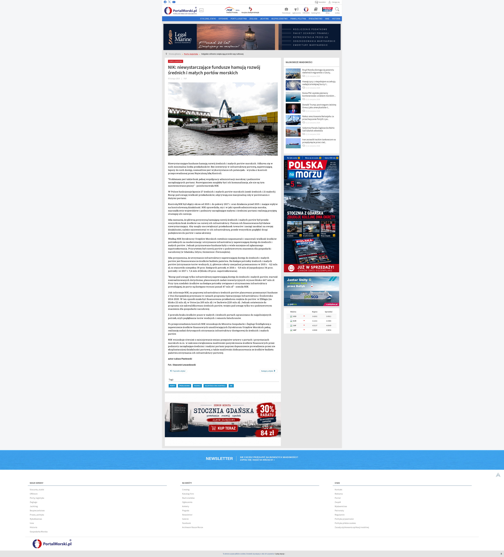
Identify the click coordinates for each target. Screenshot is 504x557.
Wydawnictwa (341, 506)
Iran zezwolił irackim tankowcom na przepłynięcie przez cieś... (319, 141)
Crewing (186, 489)
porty (172, 386)
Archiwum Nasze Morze (192, 527)
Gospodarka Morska (39, 531)
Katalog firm (188, 493)
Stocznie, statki (208, 18)
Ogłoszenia (187, 502)
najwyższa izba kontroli (215, 386)
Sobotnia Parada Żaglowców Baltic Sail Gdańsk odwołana (318, 129)
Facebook (186, 523)
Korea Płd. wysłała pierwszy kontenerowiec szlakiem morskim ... (319, 94)
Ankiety (185, 506)
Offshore (223, 18)
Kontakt (338, 489)
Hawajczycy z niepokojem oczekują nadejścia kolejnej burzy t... (318, 83)
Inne (327, 18)
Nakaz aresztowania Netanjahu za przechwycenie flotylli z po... (318, 118)
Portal (338, 498)
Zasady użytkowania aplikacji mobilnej (352, 527)
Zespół (338, 502)
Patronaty (339, 510)
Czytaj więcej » (280, 554)
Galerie (185, 519)
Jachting (264, 18)
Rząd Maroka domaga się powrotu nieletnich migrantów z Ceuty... (318, 71)
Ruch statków (188, 498)
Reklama (339, 493)
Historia (336, 18)
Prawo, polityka (298, 18)
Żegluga (253, 18)
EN (201, 10)
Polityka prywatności (344, 519)
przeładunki (184, 386)
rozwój (197, 386)
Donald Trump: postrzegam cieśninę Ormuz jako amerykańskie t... (319, 106)
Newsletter (187, 514)
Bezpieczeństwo (279, 18)
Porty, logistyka (239, 18)
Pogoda (185, 510)
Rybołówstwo (315, 18)
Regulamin (340, 514)
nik (231, 386)
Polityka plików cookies (345, 523)
